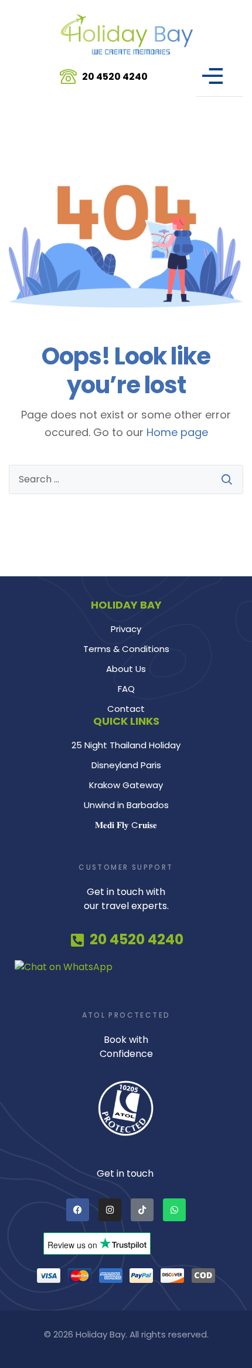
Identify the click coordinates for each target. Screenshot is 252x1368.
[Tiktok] (142, 1209)
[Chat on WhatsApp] (126, 967)
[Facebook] (77, 1209)
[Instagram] (109, 1209)
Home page (177, 432)
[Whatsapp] (174, 1209)
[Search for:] (126, 479)
